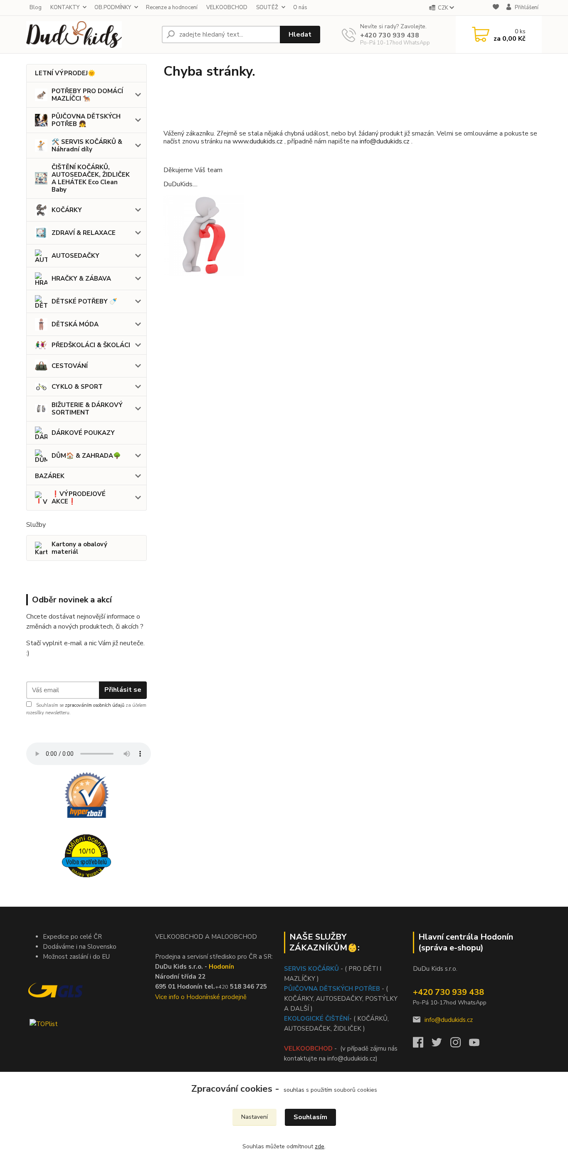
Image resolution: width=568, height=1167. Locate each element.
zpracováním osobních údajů (94, 705)
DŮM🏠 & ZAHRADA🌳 (86, 456)
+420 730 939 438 (389, 35)
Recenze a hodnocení (172, 7)
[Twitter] (441, 1045)
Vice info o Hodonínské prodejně (201, 997)
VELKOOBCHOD (226, 7)
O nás (300, 7)
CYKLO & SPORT (77, 386)
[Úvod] (90, 34)
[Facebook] (422, 1045)
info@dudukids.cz (385, 141)
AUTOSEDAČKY (75, 256)
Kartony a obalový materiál (79, 548)
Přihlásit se (122, 689)
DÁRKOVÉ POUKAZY (83, 433)
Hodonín (221, 966)
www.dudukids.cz (257, 141)
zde (319, 1146)
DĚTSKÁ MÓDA (75, 324)
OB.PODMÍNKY (112, 7)
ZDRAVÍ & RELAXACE (84, 233)
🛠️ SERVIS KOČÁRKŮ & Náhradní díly (87, 145)
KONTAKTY (64, 7)
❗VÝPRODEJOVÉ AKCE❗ (79, 498)
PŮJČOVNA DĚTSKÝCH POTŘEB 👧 (86, 120)
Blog (36, 7)
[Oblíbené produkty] (495, 8)
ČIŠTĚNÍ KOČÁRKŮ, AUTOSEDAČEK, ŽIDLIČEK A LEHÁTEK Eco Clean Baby (91, 178)
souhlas (294, 1090)
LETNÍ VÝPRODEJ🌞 (65, 73)
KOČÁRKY (67, 210)
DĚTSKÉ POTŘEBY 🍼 (84, 301)
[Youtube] (478, 1045)
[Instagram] (459, 1045)
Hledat (300, 34)
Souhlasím (310, 1117)
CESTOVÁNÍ (70, 366)
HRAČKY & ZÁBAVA (81, 278)
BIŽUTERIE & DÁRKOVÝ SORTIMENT (87, 409)
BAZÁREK (49, 476)
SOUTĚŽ (267, 7)
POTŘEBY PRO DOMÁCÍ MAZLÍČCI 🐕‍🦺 (87, 95)
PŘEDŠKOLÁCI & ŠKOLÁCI (91, 345)
